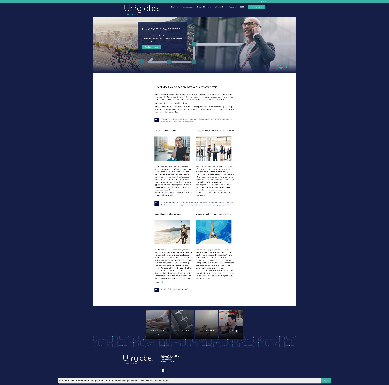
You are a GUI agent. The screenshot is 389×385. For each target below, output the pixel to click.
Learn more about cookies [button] (159, 381)
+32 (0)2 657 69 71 (168, 361)
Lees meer (169, 195)
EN (265, 1)
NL (261, 1)
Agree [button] (326, 381)
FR (263, 1)
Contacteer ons (151, 47)
